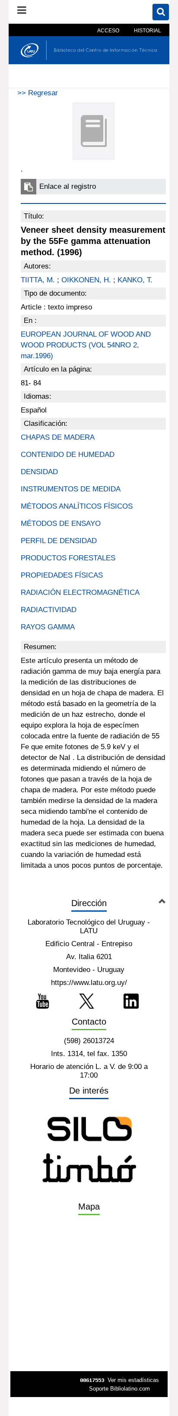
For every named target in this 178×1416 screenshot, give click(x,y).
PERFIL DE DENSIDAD (59, 541)
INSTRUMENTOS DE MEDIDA (71, 489)
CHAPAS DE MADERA (58, 437)
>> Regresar (37, 93)
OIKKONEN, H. (86, 280)
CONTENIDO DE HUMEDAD (67, 454)
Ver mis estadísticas (133, 1380)
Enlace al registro (67, 186)
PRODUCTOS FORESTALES (68, 558)
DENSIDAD (39, 472)
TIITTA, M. (38, 280)
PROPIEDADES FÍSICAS (62, 575)
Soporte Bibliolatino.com (119, 1388)
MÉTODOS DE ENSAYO (61, 523)
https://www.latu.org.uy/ (89, 982)
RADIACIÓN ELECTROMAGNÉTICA (80, 592)
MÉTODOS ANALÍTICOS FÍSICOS (77, 506)
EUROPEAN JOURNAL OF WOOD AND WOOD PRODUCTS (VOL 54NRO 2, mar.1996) (86, 345)
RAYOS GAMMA (48, 627)
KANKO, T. (135, 280)
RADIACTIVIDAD (48, 610)
